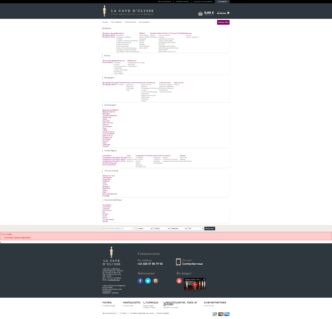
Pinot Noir (183, 157)
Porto (105, 216)
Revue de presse (164, 1)
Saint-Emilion (162, 50)
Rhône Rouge (108, 61)
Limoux (138, 161)
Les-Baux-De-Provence (171, 161)
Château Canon (149, 307)
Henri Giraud (108, 123)
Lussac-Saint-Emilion (165, 41)
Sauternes (154, 37)
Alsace (182, 156)
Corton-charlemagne (149, 92)
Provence (166, 156)
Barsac (152, 35)
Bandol (165, 157)
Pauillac (142, 44)
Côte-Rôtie (118, 68)
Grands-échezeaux (166, 88)
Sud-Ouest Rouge (110, 163)
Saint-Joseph (118, 73)
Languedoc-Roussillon (145, 156)
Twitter (148, 281)
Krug (104, 128)
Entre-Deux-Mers (122, 46)
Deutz (105, 119)
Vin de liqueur (108, 219)
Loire (128, 156)
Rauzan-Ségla (148, 306)
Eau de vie (107, 210)
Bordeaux (120, 33)
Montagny (130, 88)
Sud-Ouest (158, 156)
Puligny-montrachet (148, 95)
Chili (104, 183)
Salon (105, 143)
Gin (104, 212)
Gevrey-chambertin (166, 86)
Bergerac (157, 157)
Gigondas (131, 64)
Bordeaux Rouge (109, 33)
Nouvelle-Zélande (110, 194)
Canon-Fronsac (164, 35)
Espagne (106, 187)
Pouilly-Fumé (131, 159)
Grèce (105, 190)
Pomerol (161, 44)
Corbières (139, 157)
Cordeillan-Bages (108, 306)
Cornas (116, 64)
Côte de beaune (148, 83)
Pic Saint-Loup (141, 166)
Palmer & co (108, 135)
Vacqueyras (132, 66)
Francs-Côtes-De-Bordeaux (126, 48)
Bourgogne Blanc (110, 84)
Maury (138, 163)
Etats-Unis (106, 188)
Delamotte (107, 117)
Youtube (179, 281)
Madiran (157, 161)
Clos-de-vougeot (165, 84)
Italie (104, 192)
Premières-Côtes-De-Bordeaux (127, 51)
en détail (221, 12)
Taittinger (106, 145)
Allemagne (107, 178)
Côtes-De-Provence (170, 159)
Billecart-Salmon (109, 112)
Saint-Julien (143, 48)
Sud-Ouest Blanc (109, 165)
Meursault (144, 94)
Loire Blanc (107, 156)
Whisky (105, 221)
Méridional (131, 61)
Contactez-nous (114, 280)
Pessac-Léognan (192, 37)
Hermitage (118, 72)
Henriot (105, 125)
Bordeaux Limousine (170, 307)
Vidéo (195, 284)
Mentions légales (163, 313)
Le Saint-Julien (128, 306)
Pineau (105, 214)
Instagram (155, 281)
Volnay (143, 101)
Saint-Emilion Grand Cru (167, 51)
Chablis (120, 84)
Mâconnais (178, 83)
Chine (105, 185)
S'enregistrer (222, 1)
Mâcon (176, 84)
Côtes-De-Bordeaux (123, 42)
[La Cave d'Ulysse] (128, 11)
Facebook (140, 281)
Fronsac (161, 37)
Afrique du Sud (109, 176)
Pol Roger (107, 139)
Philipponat (107, 137)
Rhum (105, 218)
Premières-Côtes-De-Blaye (126, 50)
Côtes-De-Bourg (122, 44)
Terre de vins (209, 306)
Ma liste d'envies (182, 1)
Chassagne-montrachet (150, 88)
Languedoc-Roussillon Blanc (114, 159)
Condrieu (117, 62)
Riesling (182, 159)
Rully (128, 90)
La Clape (139, 159)
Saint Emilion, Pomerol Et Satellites (172, 33)
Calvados (107, 207)
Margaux (142, 39)
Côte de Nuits (165, 83)
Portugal (106, 196)
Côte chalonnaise (133, 83)
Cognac (106, 209)
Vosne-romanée (165, 92)
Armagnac (107, 205)
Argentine (107, 179)
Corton (144, 90)
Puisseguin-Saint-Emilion (166, 46)
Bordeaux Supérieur (123, 37)
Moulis (141, 42)
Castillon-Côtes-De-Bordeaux (127, 41)
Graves (189, 33)
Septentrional (119, 61)
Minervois (139, 165)
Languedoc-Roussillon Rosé (114, 161)
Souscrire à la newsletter (203, 1)
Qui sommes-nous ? (109, 313)
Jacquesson (107, 126)
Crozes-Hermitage (120, 70)
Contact (123, 313)
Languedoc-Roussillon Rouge (115, 157)
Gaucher (106, 121)
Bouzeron (129, 84)
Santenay (144, 99)
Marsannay (163, 90)
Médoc (142, 33)
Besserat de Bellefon (111, 110)
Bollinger (106, 114)
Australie (106, 181)
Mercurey (130, 86)
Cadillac (119, 39)
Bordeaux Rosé (109, 37)
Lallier (105, 130)
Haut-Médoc (144, 35)
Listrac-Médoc (144, 37)
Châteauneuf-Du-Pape (136, 62)
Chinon (129, 157)
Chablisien (122, 83)
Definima (115, 293)
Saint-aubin (145, 97)
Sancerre (130, 161)
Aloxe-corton (146, 84)
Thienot (106, 146)
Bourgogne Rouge (110, 83)
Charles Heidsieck (110, 115)
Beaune (144, 86)
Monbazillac (158, 163)
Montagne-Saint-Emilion (167, 42)
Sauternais (154, 33)
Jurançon (157, 159)
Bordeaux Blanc (109, 35)
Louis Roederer (109, 134)
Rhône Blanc (108, 62)
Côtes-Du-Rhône (120, 66)
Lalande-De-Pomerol (166, 39)
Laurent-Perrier (108, 132)
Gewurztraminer (186, 161)
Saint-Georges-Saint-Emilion (168, 48)
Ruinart (105, 141)
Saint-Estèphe (144, 46)
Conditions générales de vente (141, 313)
